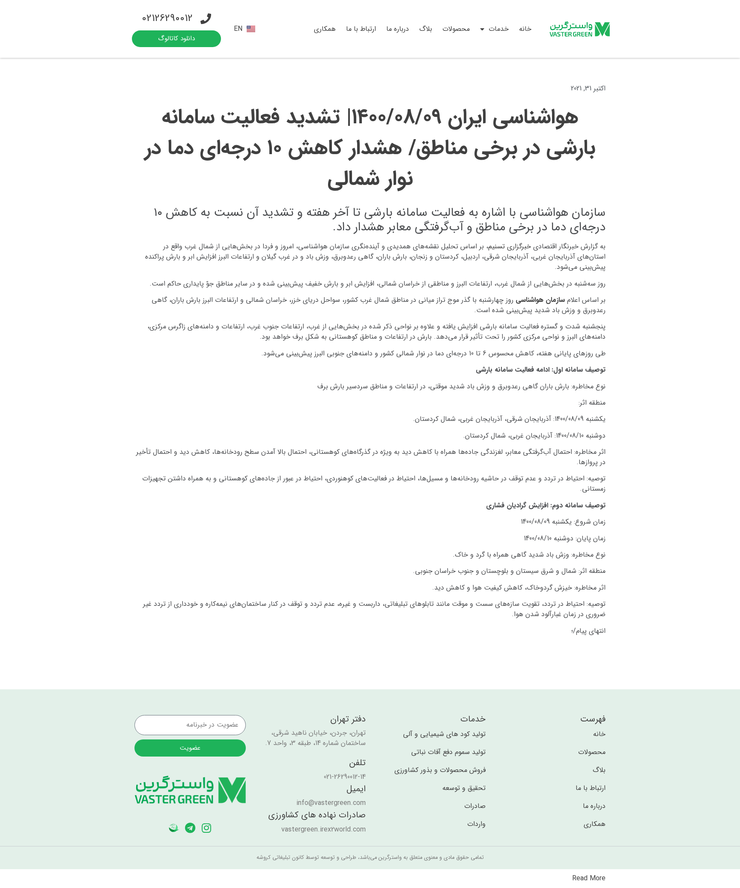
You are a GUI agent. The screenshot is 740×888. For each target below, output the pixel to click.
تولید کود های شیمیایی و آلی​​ (444, 734)
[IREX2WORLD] (174, 827)
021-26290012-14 (345, 777)
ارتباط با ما (361, 29)
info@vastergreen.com (331, 803)
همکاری (325, 29)
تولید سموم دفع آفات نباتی (448, 752)
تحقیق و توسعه (464, 788)
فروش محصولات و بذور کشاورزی (440, 770)
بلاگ (425, 29)
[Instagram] (206, 827)
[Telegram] (190, 827)
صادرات (475, 806)
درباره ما (397, 29)
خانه (525, 29)
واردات (476, 824)
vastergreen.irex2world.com (323, 829)
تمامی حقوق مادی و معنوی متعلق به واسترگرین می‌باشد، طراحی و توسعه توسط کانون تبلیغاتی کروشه (370, 857)
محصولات (456, 29)
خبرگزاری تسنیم (509, 246)
